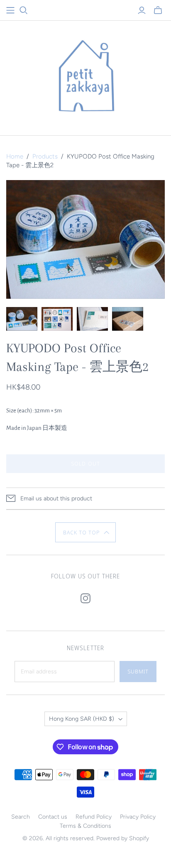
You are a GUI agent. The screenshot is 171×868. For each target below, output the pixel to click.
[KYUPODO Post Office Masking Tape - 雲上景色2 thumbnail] (21, 318)
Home (14, 156)
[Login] (141, 10)
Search (20, 816)
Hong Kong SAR (81, 718)
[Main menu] (10, 10)
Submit (138, 671)
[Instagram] (85, 598)
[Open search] (24, 10)
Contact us (52, 816)
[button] (85, 532)
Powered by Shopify (122, 838)
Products (45, 156)
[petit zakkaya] (85, 76)
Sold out (85, 463)
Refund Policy (94, 816)
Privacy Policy (138, 816)
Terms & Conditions (85, 825)
